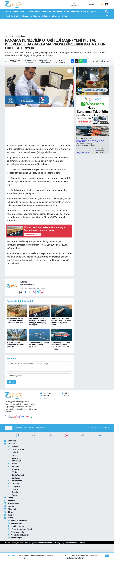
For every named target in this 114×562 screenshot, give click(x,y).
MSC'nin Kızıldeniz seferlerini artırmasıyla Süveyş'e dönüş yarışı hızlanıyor (38, 321)
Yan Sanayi (57, 11)
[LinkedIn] (23, 416)
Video (66, 393)
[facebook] (18, 435)
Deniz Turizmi (12, 16)
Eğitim (93, 11)
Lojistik (30, 11)
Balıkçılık (24, 16)
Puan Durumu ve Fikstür (22, 529)
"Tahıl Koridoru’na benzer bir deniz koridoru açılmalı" (39, 344)
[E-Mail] (21, 292)
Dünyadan (56, 16)
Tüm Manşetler (17, 532)
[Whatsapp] (31, 416)
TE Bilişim (105, 428)
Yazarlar (46, 396)
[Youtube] (42, 292)
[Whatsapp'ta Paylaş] (81, 61)
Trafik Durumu (17, 526)
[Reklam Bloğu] (92, 80)
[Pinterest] (15, 416)
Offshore (46, 16)
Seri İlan (11, 506)
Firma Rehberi (14, 503)
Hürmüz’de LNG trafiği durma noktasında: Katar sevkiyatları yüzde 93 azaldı (61, 321)
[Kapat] (112, 542)
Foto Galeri (47, 393)
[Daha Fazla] (85, 61)
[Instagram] (34, 292)
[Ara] (106, 11)
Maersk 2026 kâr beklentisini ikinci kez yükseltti (15, 344)
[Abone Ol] (102, 61)
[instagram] (51, 435)
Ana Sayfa (12, 441)
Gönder (11, 382)
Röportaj (84, 11)
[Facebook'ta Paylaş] (72, 61)
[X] (11, 416)
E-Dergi (65, 16)
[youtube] (67, 435)
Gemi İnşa (46, 11)
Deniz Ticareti (19, 11)
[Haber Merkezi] (12, 286)
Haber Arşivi (16, 538)
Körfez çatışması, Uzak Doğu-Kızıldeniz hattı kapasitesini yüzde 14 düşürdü (60, 345)
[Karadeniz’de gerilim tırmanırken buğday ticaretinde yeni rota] (17, 310)
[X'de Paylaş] (76, 61)
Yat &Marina (35, 16)
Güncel (8, 11)
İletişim (66, 396)
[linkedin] (100, 435)
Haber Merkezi (26, 284)
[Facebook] (25, 292)
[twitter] (34, 435)
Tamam (82, 543)
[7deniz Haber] (13, 4)
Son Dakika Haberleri (20, 535)
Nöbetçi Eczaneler (19, 520)
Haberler (9, 36)
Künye (45, 398)
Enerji (66, 11)
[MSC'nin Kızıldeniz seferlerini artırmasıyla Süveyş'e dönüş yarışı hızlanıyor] (39, 310)
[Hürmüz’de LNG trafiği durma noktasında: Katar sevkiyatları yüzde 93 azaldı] (61, 310)
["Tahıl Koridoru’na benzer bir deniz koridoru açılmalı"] (39, 335)
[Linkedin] (38, 292)
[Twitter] (29, 292)
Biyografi (12, 509)
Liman (38, 11)
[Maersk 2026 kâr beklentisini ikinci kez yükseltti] (17, 335)
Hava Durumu (17, 523)
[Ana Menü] (106, 16)
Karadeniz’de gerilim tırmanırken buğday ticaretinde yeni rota (15, 320)
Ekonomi (75, 11)
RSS (9, 428)
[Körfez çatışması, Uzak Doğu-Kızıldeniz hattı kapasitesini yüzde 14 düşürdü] (61, 335)
